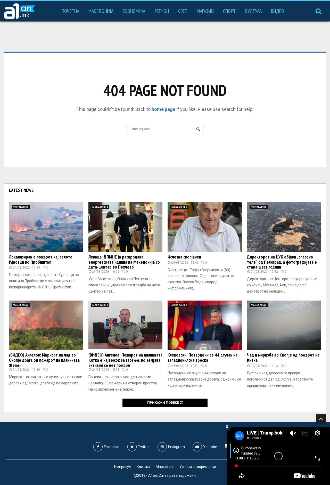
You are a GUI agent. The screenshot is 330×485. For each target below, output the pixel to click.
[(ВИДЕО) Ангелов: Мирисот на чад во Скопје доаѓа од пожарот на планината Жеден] (46, 325)
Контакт (144, 467)
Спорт (229, 11)
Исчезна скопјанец (184, 257)
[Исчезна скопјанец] (205, 227)
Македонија (100, 11)
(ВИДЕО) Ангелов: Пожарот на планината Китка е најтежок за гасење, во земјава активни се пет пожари (125, 360)
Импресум (122, 467)
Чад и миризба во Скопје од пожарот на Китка (283, 357)
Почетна (70, 11)
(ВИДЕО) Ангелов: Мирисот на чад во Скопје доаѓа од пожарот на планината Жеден (44, 360)
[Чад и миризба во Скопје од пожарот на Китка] (284, 325)
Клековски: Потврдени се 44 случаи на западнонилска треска (202, 357)
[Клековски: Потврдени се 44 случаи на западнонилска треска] (205, 325)
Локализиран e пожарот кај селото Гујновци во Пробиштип (40, 259)
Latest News (21, 190)
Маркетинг (165, 467)
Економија (134, 11)
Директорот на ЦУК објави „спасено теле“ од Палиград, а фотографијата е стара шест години (282, 262)
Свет (182, 11)
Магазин (205, 11)
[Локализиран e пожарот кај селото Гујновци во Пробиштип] (46, 227)
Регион (161, 11)
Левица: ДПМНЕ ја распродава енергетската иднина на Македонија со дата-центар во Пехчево (124, 262)
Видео (277, 11)
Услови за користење (197, 467)
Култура (253, 11)
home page (163, 109)
